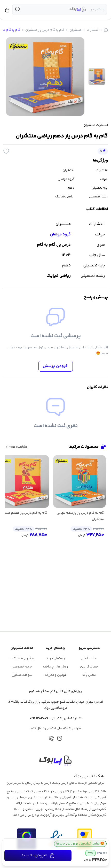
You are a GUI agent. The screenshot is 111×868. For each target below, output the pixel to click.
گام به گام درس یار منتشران (44, 30)
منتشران (75, 30)
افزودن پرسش (55, 366)
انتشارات (93, 30)
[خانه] (106, 30)
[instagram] (59, 738)
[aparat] (51, 738)
